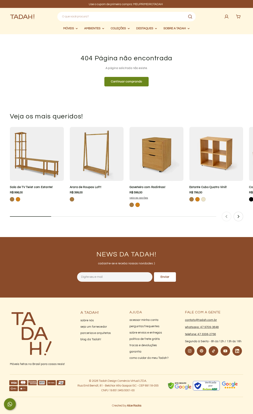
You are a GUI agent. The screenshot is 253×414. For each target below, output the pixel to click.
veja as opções (138, 198)
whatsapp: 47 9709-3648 (202, 327)
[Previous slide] (226, 216)
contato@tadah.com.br (201, 320)
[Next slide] (238, 216)
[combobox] (126, 16)
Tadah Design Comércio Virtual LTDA (122, 380)
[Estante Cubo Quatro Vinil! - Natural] (203, 199)
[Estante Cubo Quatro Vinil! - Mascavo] (191, 199)
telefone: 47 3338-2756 (200, 334)
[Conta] (226, 16)
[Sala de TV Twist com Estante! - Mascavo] (12, 199)
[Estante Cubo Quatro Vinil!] (216, 154)
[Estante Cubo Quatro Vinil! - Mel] (197, 199)
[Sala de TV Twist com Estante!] (37, 154)
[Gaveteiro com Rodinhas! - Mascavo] (131, 205)
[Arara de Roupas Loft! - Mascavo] (72, 199)
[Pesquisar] (190, 16)
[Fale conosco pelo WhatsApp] (10, 404)
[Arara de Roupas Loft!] (97, 154)
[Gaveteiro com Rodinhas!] (156, 154)
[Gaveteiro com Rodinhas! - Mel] (137, 205)
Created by (126, 405)
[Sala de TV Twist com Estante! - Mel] (18, 199)
